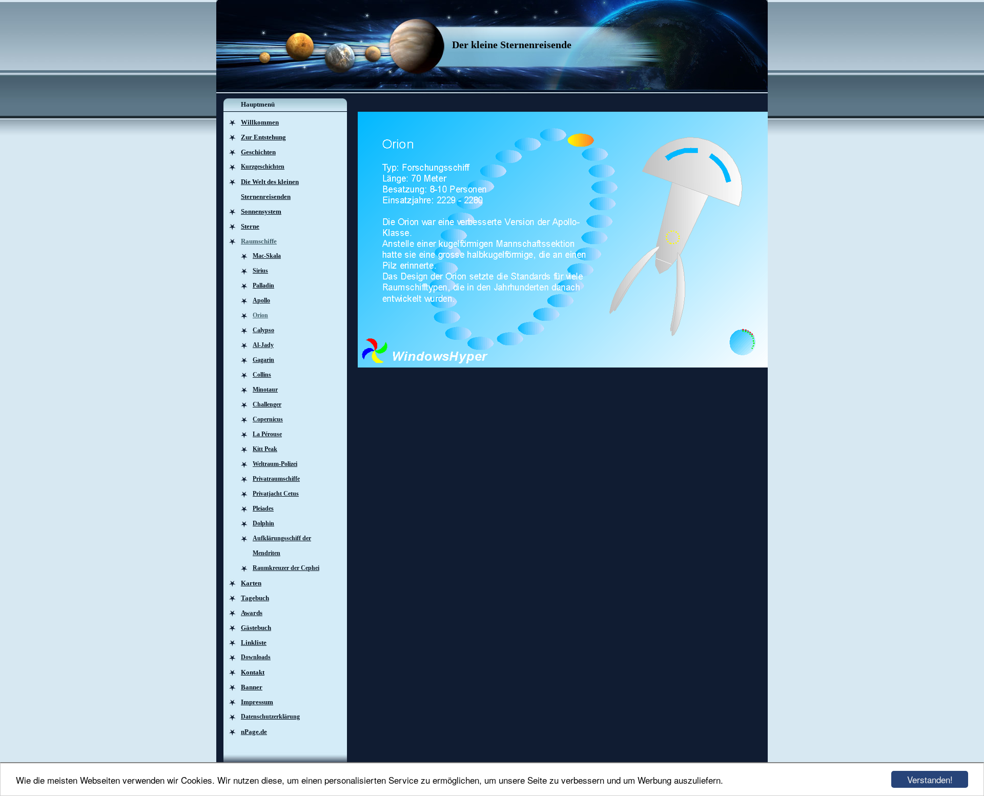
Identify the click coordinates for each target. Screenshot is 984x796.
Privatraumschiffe (276, 478)
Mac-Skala (267, 255)
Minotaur (265, 389)
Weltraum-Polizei (275, 463)
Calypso (263, 330)
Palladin (263, 285)
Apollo (261, 300)
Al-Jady (263, 345)
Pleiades (263, 508)
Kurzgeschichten (262, 166)
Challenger (267, 404)
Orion (260, 315)
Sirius (260, 270)
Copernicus (268, 419)
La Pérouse (267, 434)
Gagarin (263, 359)
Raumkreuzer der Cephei (286, 568)
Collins (262, 374)
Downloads (256, 657)
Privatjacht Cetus (276, 493)
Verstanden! (930, 779)
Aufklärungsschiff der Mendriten (282, 546)
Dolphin (263, 523)
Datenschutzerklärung (270, 716)
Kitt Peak (265, 449)
